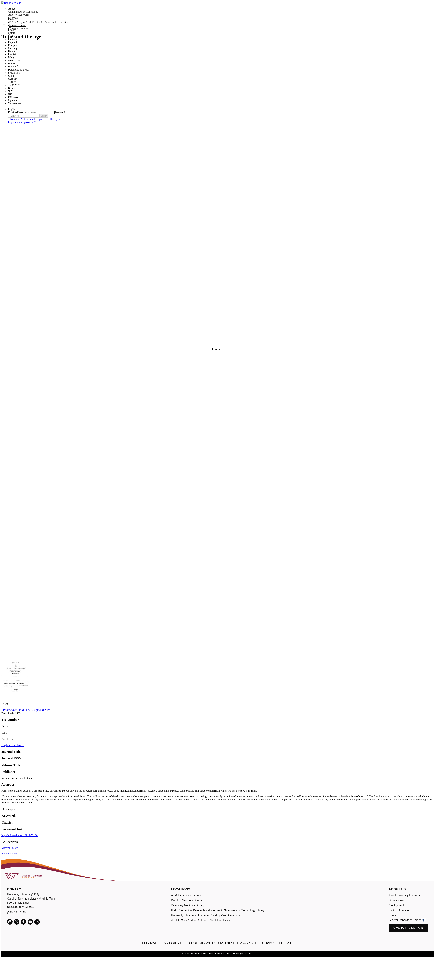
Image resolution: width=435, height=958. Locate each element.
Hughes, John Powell (12, 745)
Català (11, 32)
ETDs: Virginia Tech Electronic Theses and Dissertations (39, 22)
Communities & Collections (23, 11)
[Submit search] (4, 24)
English (12, 29)
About (11, 8)
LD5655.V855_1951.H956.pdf (25, 710)
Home (11, 19)
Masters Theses (17, 25)
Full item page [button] (9, 853)
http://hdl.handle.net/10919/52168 (19, 835)
